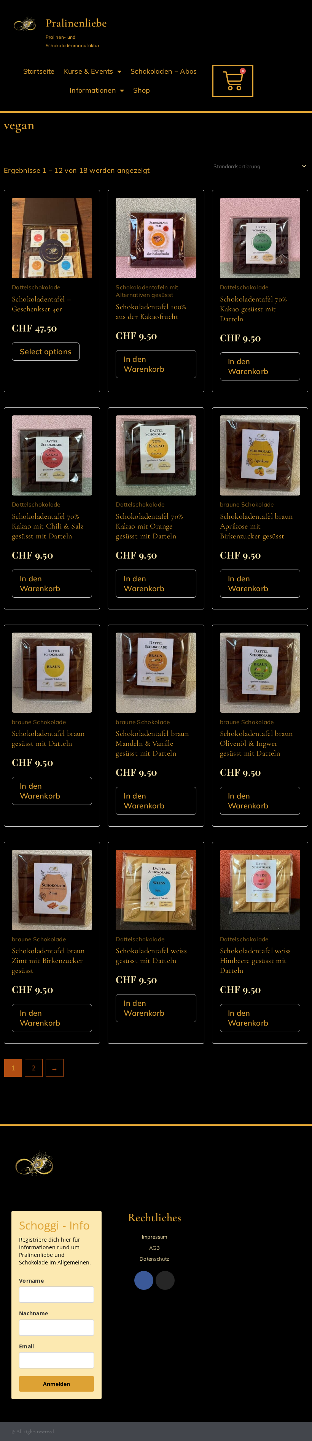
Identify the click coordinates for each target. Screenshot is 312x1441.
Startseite (39, 71)
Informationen (93, 90)
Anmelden (56, 1383)
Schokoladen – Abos (164, 71)
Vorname (31, 1280)
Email (26, 1346)
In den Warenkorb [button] (144, 364)
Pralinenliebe (76, 23)
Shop (141, 90)
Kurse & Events (88, 71)
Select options (46, 351)
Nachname (33, 1313)
